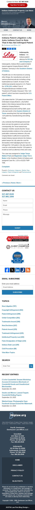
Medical (24, 170)
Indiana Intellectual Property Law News (17, 12)
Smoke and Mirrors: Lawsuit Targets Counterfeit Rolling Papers (15, 394)
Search (31, 366)
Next (19, 183)
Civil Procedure (9, 348)
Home (6, 30)
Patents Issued (9, 329)
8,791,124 (8, 86)
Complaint (6, 166)
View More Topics (8, 352)
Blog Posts (17, 481)
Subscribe (17, 292)
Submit (17, 228)
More (29, 30)
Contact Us (17, 30)
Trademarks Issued (11, 321)
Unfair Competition (11, 318)
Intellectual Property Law (13, 337)
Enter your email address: (11, 284)
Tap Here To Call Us (17, 5)
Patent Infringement (13, 172)
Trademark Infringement (13, 333)
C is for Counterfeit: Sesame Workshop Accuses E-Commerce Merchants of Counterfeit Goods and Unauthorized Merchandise (16, 383)
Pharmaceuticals (26, 172)
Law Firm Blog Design (17, 507)
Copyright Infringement (12, 310)
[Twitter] (12, 270)
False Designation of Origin (14, 341)
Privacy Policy (17, 470)
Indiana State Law (10, 345)
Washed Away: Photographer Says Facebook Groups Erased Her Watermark (17, 402)
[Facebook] (7, 270)
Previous (6, 183)
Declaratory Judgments (14, 170)
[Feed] (27, 270)
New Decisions (9, 325)
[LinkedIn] (17, 270)
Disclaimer (17, 465)
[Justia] (22, 270)
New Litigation (9, 306)
